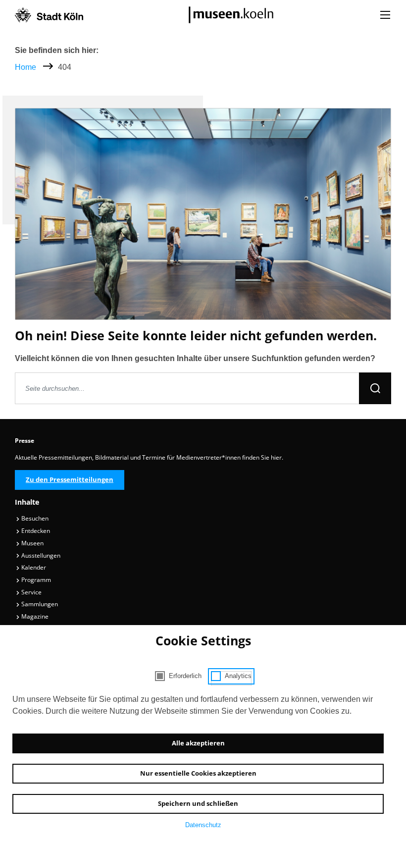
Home (25, 67)
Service (31, 592)
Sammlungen (39, 604)
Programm (35, 580)
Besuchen (34, 518)
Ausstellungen (40, 555)
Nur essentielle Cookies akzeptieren (198, 773)
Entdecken (35, 530)
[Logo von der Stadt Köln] (49, 15)
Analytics (238, 676)
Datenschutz (203, 825)
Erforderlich (185, 676)
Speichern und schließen (198, 803)
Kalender (33, 567)
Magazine (34, 616)
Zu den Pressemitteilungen (69, 479)
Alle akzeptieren (198, 742)
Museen (32, 543)
